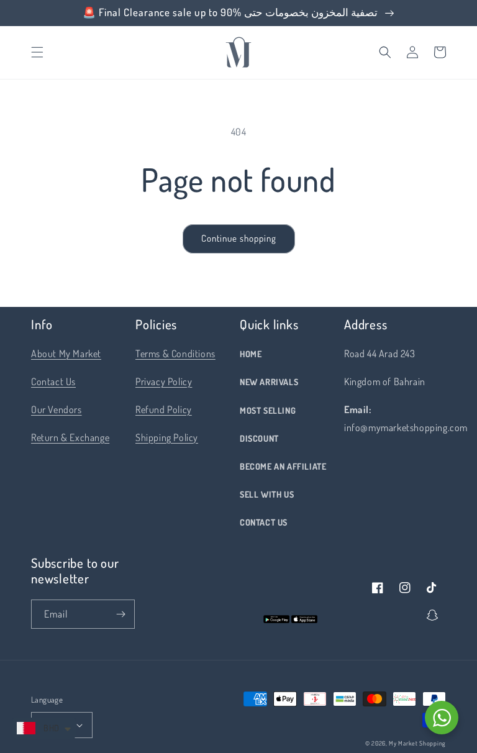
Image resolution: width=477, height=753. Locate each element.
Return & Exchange (70, 437)
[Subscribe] (120, 614)
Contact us (264, 522)
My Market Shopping (417, 743)
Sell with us (267, 494)
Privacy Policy (163, 381)
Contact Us (53, 381)
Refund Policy (163, 409)
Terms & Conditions (175, 353)
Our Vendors (56, 409)
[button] (37, 52)
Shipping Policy (166, 437)
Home (250, 354)
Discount (259, 438)
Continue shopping (238, 238)
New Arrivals (269, 381)
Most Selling (268, 410)
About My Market (66, 353)
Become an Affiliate (283, 466)
